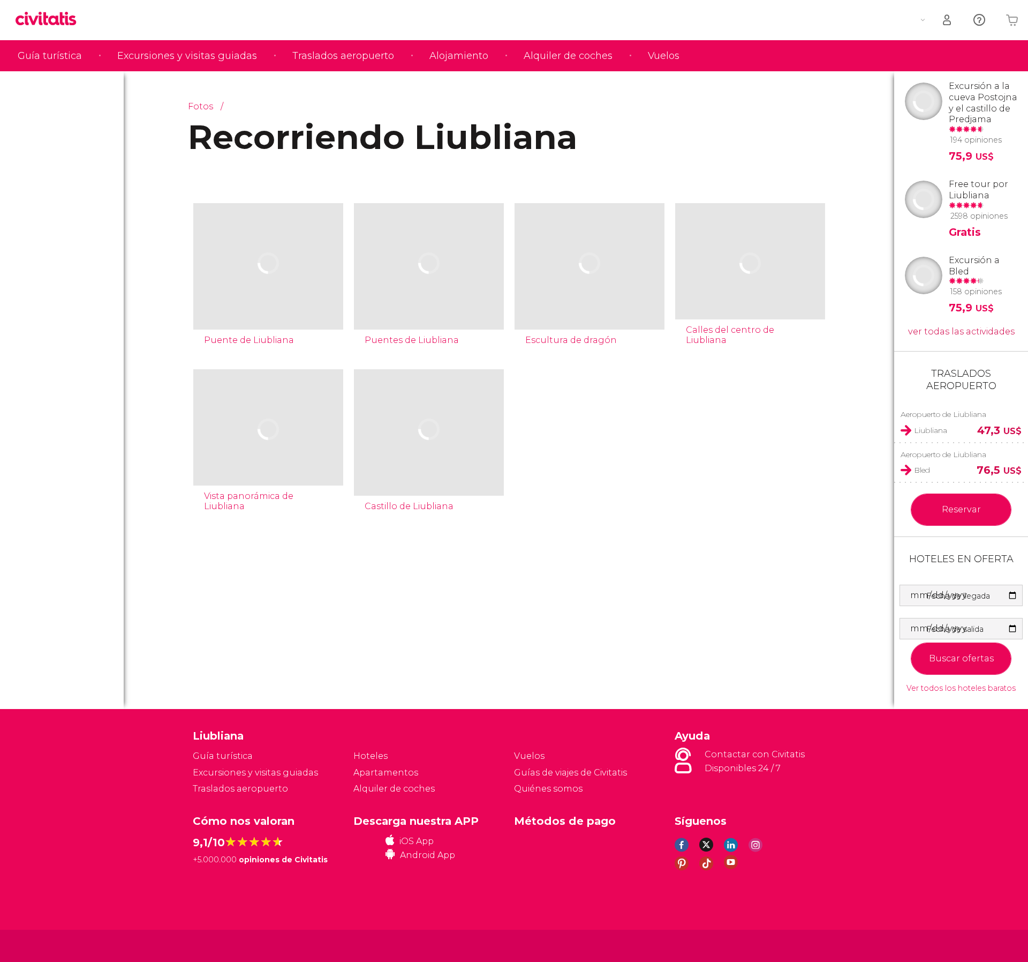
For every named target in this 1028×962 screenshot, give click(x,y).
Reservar (961, 509)
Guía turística (50, 56)
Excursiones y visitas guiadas (187, 56)
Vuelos (663, 56)
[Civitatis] (220, 945)
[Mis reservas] (948, 20)
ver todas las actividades (961, 331)
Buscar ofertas (961, 658)
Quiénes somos (548, 789)
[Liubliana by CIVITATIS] (50, 19)
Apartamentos (385, 772)
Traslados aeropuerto (343, 56)
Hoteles (370, 756)
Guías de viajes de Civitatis (570, 772)
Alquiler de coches (568, 56)
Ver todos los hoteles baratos (961, 688)
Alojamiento (458, 56)
